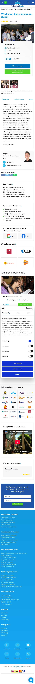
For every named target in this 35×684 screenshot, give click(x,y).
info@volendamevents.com (11, 600)
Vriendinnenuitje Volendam (9, 535)
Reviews (31, 99)
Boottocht (4, 635)
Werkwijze (4, 615)
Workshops (4, 630)
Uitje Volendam (5, 544)
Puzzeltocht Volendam (7, 567)
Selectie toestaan (17, 368)
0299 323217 (7, 602)
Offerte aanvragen (17, 66)
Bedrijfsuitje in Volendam (8, 518)
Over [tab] (28, 313)
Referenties (4, 613)
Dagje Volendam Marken (8, 560)
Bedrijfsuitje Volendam (9, 514)
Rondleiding (4, 633)
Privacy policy (5, 620)
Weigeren (17, 374)
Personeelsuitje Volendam (8, 527)
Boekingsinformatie (19, 99)
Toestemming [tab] (6, 313)
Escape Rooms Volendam (8, 564)
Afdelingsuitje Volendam (8, 522)
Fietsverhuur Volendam (8, 584)
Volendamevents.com (18, 666)
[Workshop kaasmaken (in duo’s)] (17, 33)
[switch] (30, 346)
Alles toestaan (18, 363)
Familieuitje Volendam (9, 572)
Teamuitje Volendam (7, 520)
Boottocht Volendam (7, 562)
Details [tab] (18, 313)
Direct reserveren (17, 71)
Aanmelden (17, 504)
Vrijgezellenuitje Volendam (8, 542)
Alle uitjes (4, 628)
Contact (3, 617)
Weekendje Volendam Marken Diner (11, 587)
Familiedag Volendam (7, 580)
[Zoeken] (2, 2)
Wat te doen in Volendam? (8, 557)
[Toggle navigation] (33, 2)
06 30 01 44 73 (6, 604)
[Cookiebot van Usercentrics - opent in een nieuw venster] (26, 308)
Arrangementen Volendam (8, 577)
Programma (5, 99)
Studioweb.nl (18, 668)
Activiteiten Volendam (9, 550)
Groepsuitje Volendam (7, 582)
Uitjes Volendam (5, 524)
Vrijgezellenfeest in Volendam (9, 540)
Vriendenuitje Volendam (10, 532)
